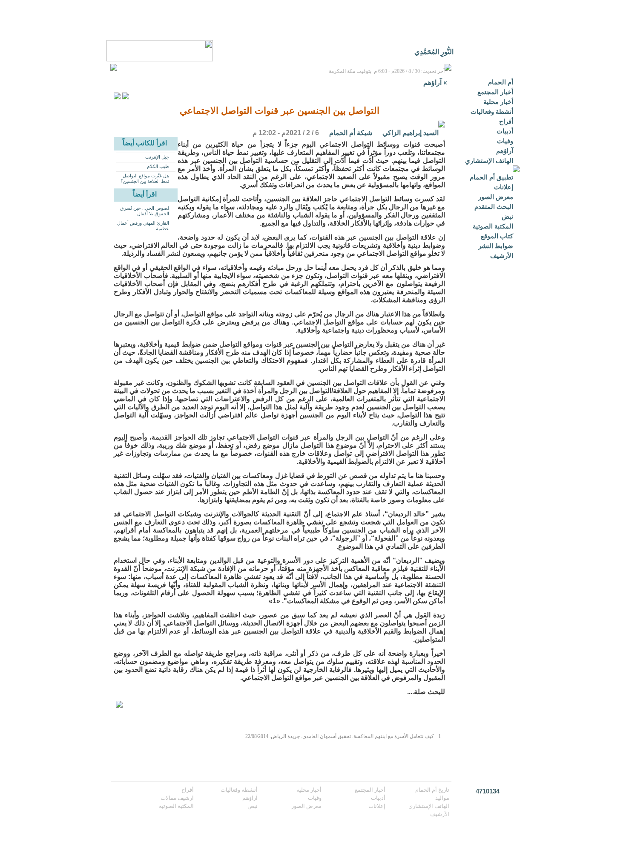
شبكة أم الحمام (350, 132)
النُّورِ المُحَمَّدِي (434, 51)
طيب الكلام (158, 166)
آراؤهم (504, 150)
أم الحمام (500, 82)
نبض (507, 216)
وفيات (505, 141)
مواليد (442, 798)
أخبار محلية (498, 101)
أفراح (506, 121)
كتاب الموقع (497, 236)
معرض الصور (495, 196)
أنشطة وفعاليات (492, 111)
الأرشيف (501, 255)
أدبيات (505, 131)
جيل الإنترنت (157, 156)
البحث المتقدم (493, 206)
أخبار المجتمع (495, 91)
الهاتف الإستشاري (489, 160)
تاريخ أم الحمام (432, 790)
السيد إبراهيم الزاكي (410, 132)
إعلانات (503, 187)
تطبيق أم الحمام (491, 177)
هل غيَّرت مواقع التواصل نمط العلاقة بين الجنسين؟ (145, 178)
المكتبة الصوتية (493, 226)
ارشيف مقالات (177, 798)
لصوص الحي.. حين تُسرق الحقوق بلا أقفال (144, 210)
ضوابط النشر (495, 245)
